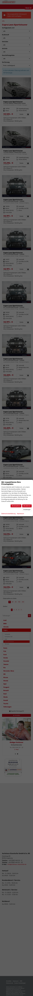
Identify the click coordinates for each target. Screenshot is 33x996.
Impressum (20, 513)
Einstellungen (27, 509)
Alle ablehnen (27, 506)
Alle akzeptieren (16, 506)
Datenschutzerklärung (8, 513)
